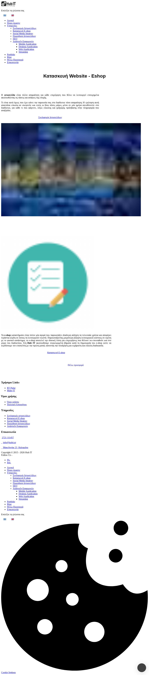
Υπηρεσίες (12, 25)
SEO (15, 39)
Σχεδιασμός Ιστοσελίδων (24, 28)
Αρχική (10, 20)
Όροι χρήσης (13, 402)
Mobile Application (27, 44)
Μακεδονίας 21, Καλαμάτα (15, 447)
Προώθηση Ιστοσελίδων (24, 36)
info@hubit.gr (9, 442)
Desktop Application (28, 46)
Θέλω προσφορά (76, 365)
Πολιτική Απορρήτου (17, 404)
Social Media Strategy (23, 33)
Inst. (9, 462)
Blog (9, 57)
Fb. (8, 460)
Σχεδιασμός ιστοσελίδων (18, 415)
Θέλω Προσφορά (15, 60)
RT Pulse (11, 388)
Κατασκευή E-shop (22, 31)
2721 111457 (8, 437)
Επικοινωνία (12, 62)
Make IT (11, 390)
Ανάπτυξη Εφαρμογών (23, 41)
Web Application (26, 49)
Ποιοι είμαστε (13, 23)
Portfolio (11, 54)
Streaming (23, 52)
